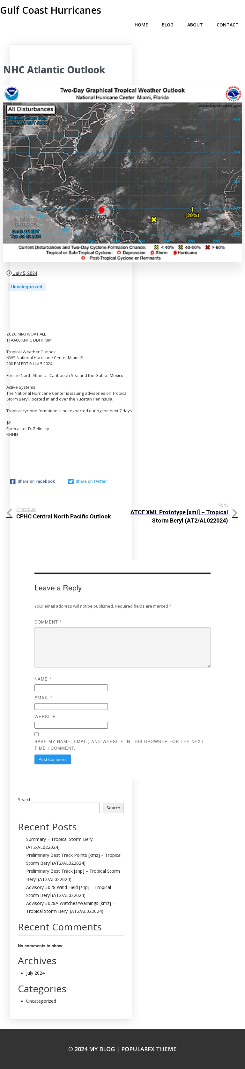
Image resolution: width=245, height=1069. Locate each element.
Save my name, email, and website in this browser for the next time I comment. (119, 744)
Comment (48, 622)
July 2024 (35, 973)
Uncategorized (26, 286)
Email (43, 698)
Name (42, 679)
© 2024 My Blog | (94, 1049)
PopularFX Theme (149, 1049)
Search (25, 799)
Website (45, 716)
